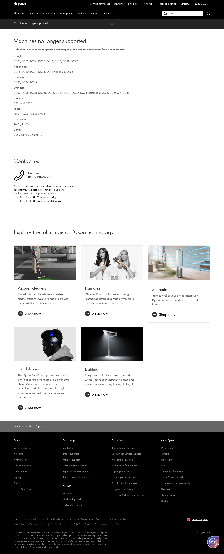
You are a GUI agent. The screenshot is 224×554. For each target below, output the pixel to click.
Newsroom (166, 459)
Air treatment (49, 13)
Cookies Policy (87, 519)
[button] (198, 520)
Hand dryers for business (124, 477)
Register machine (168, 3)
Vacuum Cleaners (22, 448)
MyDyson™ (68, 493)
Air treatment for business (124, 465)
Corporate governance (104, 524)
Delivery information (73, 505)
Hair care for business (122, 459)
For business (149, 3)
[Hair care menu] (40, 13)
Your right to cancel (103, 519)
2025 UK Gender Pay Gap (81, 524)
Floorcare (19, 13)
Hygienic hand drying (122, 489)
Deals (106, 13)
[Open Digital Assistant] (213, 542)
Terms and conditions (36, 519)
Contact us (185, 3)
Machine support (71, 459)
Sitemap (44, 524)
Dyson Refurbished (23, 489)
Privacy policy (19, 519)
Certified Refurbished (100, 3)
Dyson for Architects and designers (129, 495)
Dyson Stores (167, 448)
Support (95, 13)
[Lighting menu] (88, 13)
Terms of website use (55, 519)
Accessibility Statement (59, 524)
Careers (165, 454)
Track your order (71, 454)
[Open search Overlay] (182, 13)
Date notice (120, 524)
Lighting (82, 13)
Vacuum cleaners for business (126, 454)
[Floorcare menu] (26, 13)
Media (164, 465)
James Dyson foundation (173, 477)
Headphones (67, 13)
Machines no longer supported (31, 23)
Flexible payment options (75, 465)
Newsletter (119, 3)
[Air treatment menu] (58, 13)
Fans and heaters (22, 465)
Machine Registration (73, 499)
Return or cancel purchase (75, 477)
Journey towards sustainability (175, 483)
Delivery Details (72, 519)
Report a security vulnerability (77, 471)
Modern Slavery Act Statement (26, 524)
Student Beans (168, 495)
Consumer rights (120, 519)
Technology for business (123, 448)
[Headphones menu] (75, 13)
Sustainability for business (124, 483)
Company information (172, 471)
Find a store (134, 3)
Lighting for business (122, 471)
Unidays (165, 501)
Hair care (33, 13)
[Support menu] (100, 13)
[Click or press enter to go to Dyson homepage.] (20, 4)
